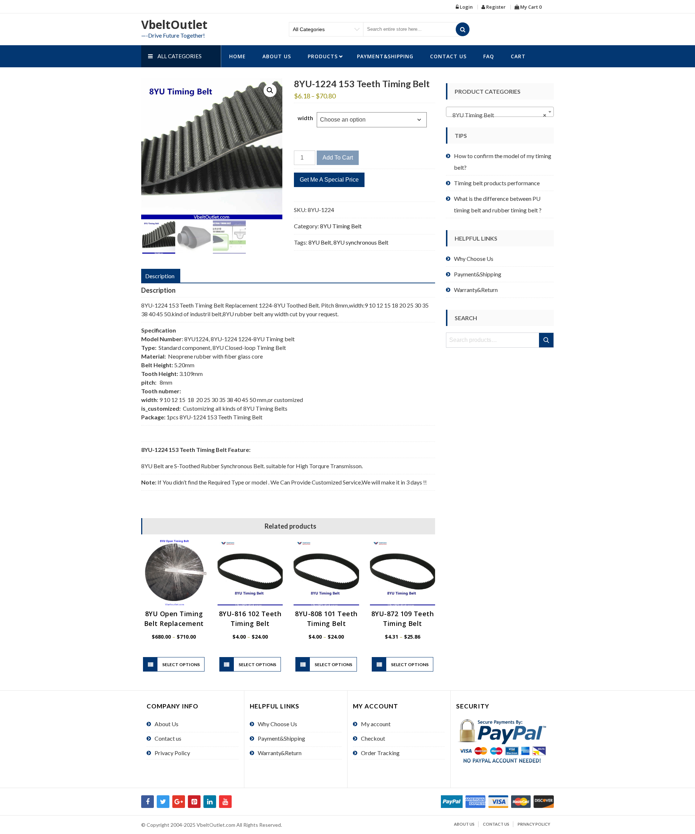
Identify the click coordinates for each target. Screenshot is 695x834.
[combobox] (500, 112)
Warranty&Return (476, 289)
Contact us (448, 56)
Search (546, 340)
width (305, 117)
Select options (181, 664)
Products (323, 56)
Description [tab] (159, 275)
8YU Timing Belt (341, 226)
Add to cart (338, 157)
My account (376, 723)
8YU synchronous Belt (360, 242)
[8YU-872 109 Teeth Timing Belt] (402, 572)
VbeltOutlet (174, 24)
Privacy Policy (172, 752)
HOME (237, 56)
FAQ (488, 56)
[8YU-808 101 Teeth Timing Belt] (326, 572)
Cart (518, 56)
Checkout (373, 738)
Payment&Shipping (385, 56)
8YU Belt (319, 242)
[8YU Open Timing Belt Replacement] (174, 572)
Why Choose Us (473, 258)
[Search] (462, 29)
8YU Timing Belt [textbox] (497, 114)
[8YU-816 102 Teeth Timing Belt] (250, 572)
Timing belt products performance (497, 182)
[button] (270, 90)
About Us (276, 56)
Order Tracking (380, 752)
